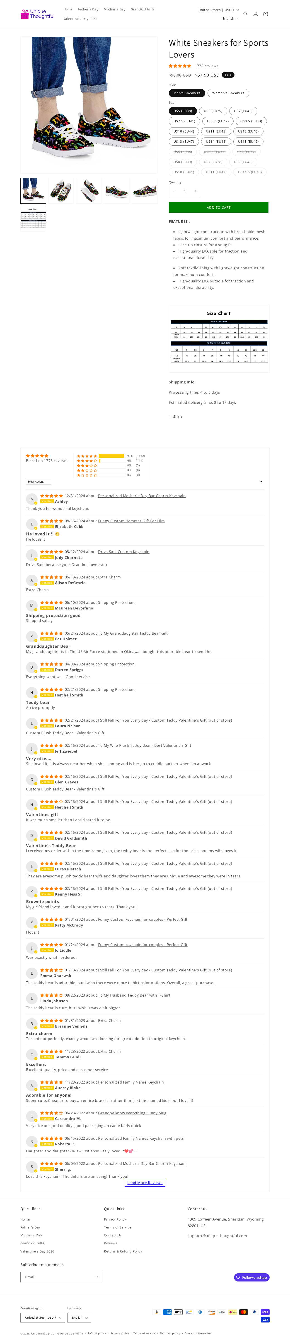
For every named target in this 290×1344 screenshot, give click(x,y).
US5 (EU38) (183, 111)
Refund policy (97, 1333)
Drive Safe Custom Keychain (124, 551)
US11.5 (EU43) (252, 173)
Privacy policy (120, 1333)
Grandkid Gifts (32, 1243)
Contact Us (113, 1235)
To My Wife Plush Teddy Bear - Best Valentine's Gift (144, 745)
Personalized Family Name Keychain (131, 1082)
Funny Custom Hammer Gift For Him (131, 520)
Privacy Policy (115, 1219)
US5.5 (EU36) (217, 152)
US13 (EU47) (184, 141)
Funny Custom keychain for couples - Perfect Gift (143, 919)
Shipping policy (170, 1333)
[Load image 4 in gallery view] (89, 191)
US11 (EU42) (218, 173)
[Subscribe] (97, 1277)
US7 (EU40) (243, 111)
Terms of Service (117, 1227)
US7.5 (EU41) (184, 121)
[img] (47, 455)
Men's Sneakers (187, 93)
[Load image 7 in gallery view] (144, 191)
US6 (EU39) (213, 111)
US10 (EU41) (186, 173)
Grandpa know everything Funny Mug (132, 1112)
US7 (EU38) (215, 162)
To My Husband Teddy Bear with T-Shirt (134, 995)
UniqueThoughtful (43, 1333)
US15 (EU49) (248, 141)
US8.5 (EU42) (218, 121)
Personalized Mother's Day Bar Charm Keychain (142, 495)
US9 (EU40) (245, 162)
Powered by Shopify (69, 1333)
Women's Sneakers (228, 93)
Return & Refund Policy (123, 1251)
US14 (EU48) (216, 141)
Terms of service (144, 1333)
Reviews (110, 1243)
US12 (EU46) (248, 131)
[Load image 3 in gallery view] (61, 191)
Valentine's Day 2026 (37, 1251)
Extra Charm (109, 577)
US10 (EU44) (184, 131)
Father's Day (30, 1227)
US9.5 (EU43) (251, 121)
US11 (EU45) (216, 131)
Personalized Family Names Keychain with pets (141, 1138)
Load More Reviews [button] (144, 1182)
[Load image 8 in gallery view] (33, 218)
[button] (246, 14)
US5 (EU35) (185, 152)
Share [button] (178, 416)
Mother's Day (31, 1235)
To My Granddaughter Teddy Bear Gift (133, 633)
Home (25, 1219)
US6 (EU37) (249, 152)
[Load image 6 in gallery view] (117, 191)
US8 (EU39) (185, 162)
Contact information (198, 1333)
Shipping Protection (116, 602)
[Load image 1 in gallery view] (33, 191)
